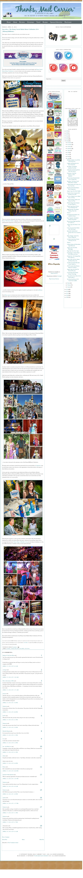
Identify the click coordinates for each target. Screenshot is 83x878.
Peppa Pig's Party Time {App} (73, 251)
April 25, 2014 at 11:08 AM (11, 677)
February (69, 285)
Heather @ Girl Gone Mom (8, 655)
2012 (67, 291)
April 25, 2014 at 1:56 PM (10, 702)
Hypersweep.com (54, 273)
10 (41, 746)
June (68, 154)
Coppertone (38, 465)
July (68, 152)
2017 (67, 135)
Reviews (22, 22)
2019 (67, 131)
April (68, 158)
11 (41, 755)
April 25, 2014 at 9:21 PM (10, 752)
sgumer (4, 797)
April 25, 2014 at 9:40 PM (10, 763)
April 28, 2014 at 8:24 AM (10, 831)
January (68, 287)
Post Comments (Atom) (13, 842)
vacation (27, 648)
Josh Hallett (26, 642)
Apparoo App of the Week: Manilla (73, 191)
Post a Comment (5, 837)
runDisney (40, 290)
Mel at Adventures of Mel (8, 681)
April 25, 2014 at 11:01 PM (10, 778)
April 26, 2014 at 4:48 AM (10, 786)
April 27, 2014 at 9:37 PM (10, 822)
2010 (67, 295)
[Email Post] (18, 647)
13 (41, 774)
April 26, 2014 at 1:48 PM (10, 794)
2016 (67, 137)
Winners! (69, 212)
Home (9, 22)
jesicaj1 (4, 693)
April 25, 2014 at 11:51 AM (11, 690)
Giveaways (30, 22)
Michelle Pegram (6, 731)
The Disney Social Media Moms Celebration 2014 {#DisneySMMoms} (20, 30)
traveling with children (17, 648)
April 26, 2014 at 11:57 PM (10, 803)
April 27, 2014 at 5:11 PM (10, 812)
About (15, 22)
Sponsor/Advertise (56, 22)
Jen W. (4, 715)
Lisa (3, 738)
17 (41, 807)
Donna (4, 767)
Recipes (45, 22)
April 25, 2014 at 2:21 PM (10, 719)
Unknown (5, 706)
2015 (67, 139)
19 (41, 825)
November (69, 144)
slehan (4, 756)
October (69, 146)
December (69, 142)
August (68, 150)
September (69, 148)
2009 (67, 297)
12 (41, 766)
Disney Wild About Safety (8, 221)
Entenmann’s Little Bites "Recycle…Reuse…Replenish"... (71, 175)
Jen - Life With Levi (7, 746)
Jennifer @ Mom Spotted (8, 774)
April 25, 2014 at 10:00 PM (10, 771)
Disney (8, 648)
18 (41, 816)
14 (41, 782)
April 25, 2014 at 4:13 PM (10, 735)
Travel (38, 22)
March (68, 283)
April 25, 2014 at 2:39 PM (10, 727)
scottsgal (5, 669)
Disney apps (7, 295)
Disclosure (68, 22)
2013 (67, 289)
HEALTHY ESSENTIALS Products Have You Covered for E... (74, 233)
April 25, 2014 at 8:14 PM (10, 742)
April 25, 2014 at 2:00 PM (10, 712)
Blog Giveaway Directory (54, 278)
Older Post (41, 839)
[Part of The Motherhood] (54, 234)
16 (41, 797)
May (68, 156)
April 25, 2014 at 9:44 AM (10, 666)
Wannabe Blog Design (41, 855)
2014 (67, 140)
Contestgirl (59, 276)
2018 (67, 133)
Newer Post (4, 839)
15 (41, 790)
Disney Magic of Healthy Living (21, 542)
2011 (67, 293)
